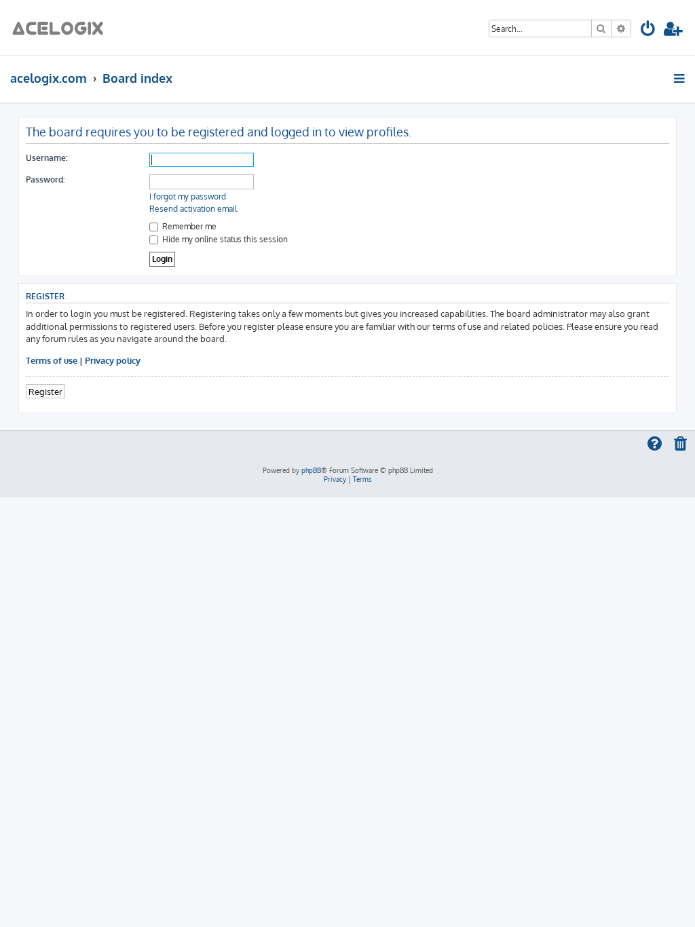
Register (45, 391)
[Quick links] (680, 78)
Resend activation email (193, 209)
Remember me (188, 226)
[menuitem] (648, 30)
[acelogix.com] (62, 27)
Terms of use (51, 360)
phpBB (311, 470)
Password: (45, 179)
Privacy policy (112, 360)
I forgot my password (187, 196)
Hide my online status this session (224, 239)
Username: (47, 158)
